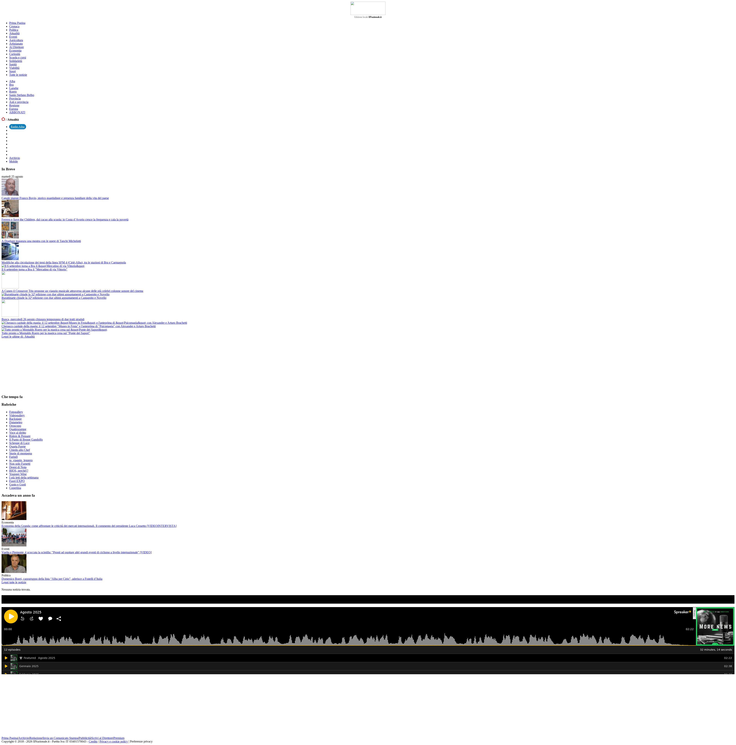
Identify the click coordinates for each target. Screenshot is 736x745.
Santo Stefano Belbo (21, 95)
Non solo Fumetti (19, 463)
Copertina (15, 488)
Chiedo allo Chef (19, 450)
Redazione (36, 738)
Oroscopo (15, 425)
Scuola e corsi (17, 57)
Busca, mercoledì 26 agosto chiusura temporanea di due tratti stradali (43, 319)
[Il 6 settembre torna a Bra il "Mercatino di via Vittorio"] (43, 266)
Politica (13, 29)
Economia (15, 50)
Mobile (13, 161)
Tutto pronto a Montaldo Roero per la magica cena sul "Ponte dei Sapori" (46, 333)
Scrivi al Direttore (102, 738)
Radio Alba (18, 126)
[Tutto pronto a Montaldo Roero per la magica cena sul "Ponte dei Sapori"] (54, 329)
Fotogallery (16, 412)
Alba (12, 81)
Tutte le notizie (18, 74)
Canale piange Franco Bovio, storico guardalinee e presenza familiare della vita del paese (55, 198)
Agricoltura (16, 40)
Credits (93, 741)
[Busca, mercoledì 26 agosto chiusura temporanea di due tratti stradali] (10, 315)
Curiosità (14, 54)
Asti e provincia (18, 102)
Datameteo (15, 422)
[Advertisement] (30, 366)
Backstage (15, 418)
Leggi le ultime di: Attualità (18, 336)
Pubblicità (85, 738)
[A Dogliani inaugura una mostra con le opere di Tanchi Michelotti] (10, 237)
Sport (12, 71)
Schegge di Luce (19, 443)
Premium (118, 738)
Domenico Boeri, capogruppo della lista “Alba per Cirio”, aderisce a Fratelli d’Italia (52, 578)
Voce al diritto (17, 432)
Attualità (14, 33)
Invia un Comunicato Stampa (60, 738)
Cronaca (14, 26)
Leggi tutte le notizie (14, 582)
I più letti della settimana (24, 477)
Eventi (13, 36)
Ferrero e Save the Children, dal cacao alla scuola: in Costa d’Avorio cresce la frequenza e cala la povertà (65, 219)
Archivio (14, 158)
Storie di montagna (20, 453)
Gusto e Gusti (17, 484)
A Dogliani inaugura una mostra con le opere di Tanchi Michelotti (41, 241)
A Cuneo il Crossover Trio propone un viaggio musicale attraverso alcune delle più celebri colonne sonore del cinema (72, 291)
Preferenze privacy (141, 741)
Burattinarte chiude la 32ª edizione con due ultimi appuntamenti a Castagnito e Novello (54, 297)
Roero (13, 91)
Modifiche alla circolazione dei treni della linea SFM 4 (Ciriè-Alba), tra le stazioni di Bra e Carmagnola (64, 262)
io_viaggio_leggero (21, 460)
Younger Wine (18, 474)
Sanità (13, 64)
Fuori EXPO (17, 481)
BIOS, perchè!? (18, 470)
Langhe (13, 88)
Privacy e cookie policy (113, 741)
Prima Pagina (17, 23)
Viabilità (14, 67)
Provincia (15, 98)
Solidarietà (15, 61)
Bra (11, 84)
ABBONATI (17, 112)
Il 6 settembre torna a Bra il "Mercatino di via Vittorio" (34, 269)
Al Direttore (16, 47)
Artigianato (16, 43)
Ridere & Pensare (19, 436)
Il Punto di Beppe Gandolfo (26, 439)
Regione (14, 105)
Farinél (13, 456)
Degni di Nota (17, 467)
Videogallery (17, 415)
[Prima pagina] (3, 119)
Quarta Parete (17, 446)
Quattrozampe (17, 429)
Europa (13, 108)
